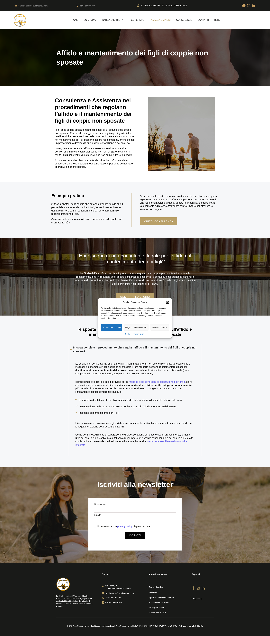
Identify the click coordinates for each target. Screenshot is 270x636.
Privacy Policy (138, 334)
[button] (167, 302)
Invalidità (153, 592)
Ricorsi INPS (136, 20)
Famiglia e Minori (160, 20)
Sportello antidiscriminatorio (161, 597)
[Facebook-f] (193, 588)
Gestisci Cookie (159, 327)
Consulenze (184, 20)
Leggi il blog (197, 598)
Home (75, 20)
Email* (97, 515)
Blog (217, 20)
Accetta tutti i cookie (111, 327)
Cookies (128, 334)
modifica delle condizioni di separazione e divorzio (157, 381)
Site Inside (197, 625)
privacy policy (124, 526)
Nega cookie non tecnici (136, 327)
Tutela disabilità (112, 20)
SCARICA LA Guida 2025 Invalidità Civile (163, 5)
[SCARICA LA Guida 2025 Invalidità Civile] (137, 6)
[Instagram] (248, 5)
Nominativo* (100, 504)
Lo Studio (90, 20)
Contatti (203, 20)
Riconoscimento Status (159, 602)
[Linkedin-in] (253, 5)
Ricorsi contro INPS (157, 613)
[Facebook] (244, 5)
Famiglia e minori (156, 607)
